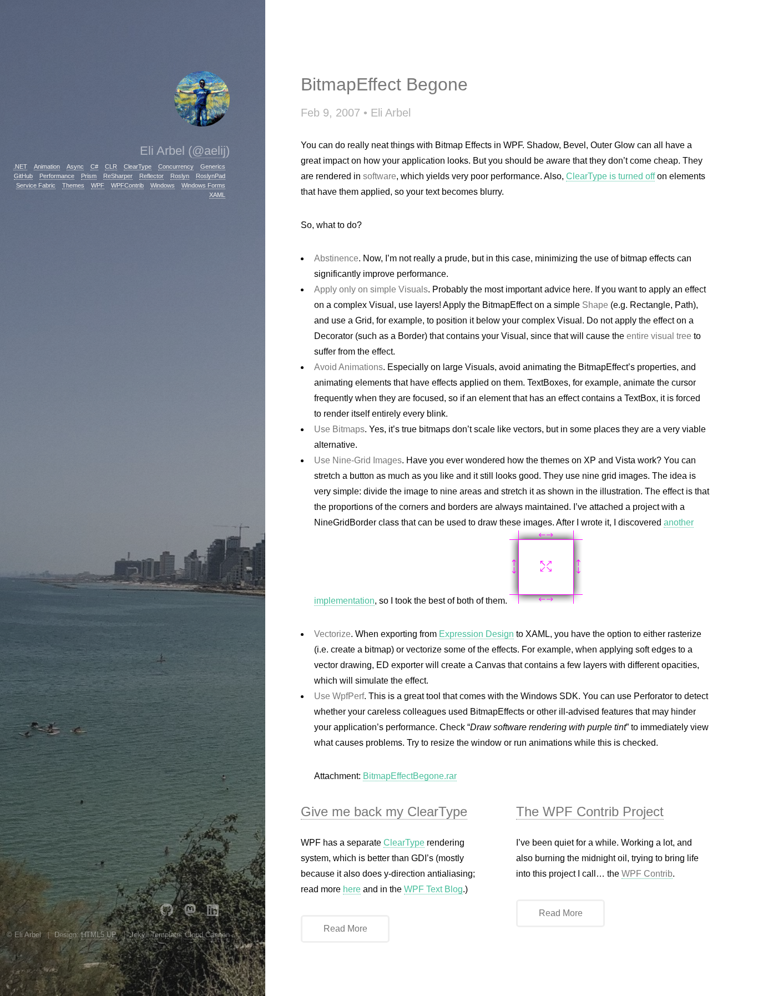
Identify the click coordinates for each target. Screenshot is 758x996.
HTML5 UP (99, 935)
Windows (162, 185)
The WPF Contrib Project (590, 811)
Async (75, 166)
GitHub (23, 176)
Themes (73, 185)
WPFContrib (127, 185)
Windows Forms (203, 185)
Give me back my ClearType (384, 811)
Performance (56, 176)
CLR (111, 166)
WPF (97, 185)
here (352, 889)
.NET (20, 166)
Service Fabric (35, 185)
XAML (217, 194)
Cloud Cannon (207, 935)
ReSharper (118, 176)
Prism (89, 176)
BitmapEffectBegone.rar (410, 776)
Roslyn (179, 176)
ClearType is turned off (610, 176)
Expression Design (476, 634)
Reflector (151, 176)
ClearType (137, 166)
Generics (212, 166)
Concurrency (176, 166)
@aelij (209, 151)
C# (94, 166)
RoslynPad (210, 176)
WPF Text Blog (433, 889)
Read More (345, 928)
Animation (47, 166)
